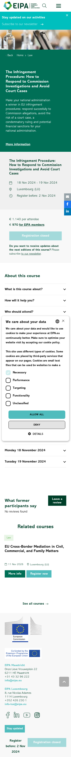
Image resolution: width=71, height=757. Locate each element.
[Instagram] (37, 715)
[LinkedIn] (16, 715)
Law (30, 55)
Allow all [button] (37, 414)
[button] (44, 6)
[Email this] (67, 197)
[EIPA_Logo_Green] (21, 5)
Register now (39, 573)
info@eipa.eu (13, 680)
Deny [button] (37, 425)
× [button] (62, 321)
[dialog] (35, 378)
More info (14, 573)
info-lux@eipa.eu (15, 704)
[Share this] (67, 204)
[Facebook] (8, 715)
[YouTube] (26, 715)
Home (20, 55)
